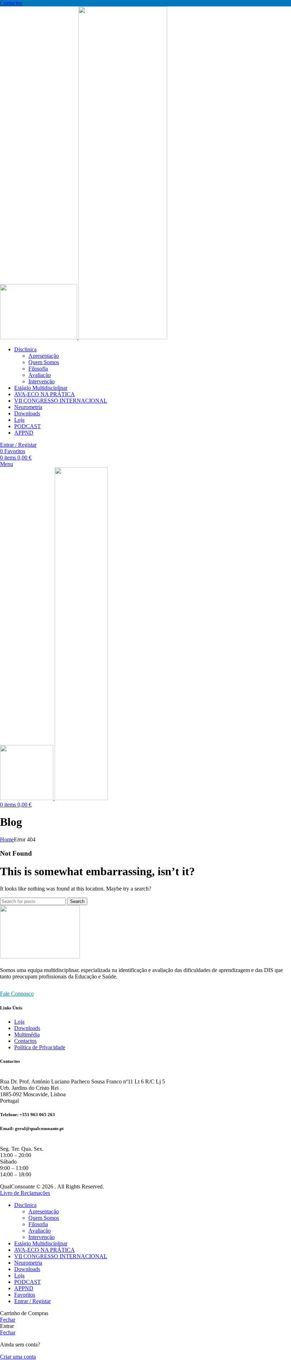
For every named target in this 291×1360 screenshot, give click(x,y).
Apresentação (43, 356)
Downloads (27, 1028)
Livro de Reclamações (25, 1193)
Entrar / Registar (32, 1301)
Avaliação (39, 375)
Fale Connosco (17, 994)
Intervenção (41, 381)
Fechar (7, 1320)
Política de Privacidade (39, 1047)
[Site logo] (39, 337)
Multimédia (27, 1034)
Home (7, 839)
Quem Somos (43, 362)
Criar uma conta (18, 1357)
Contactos (11, 3)
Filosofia (38, 369)
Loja (19, 1022)
